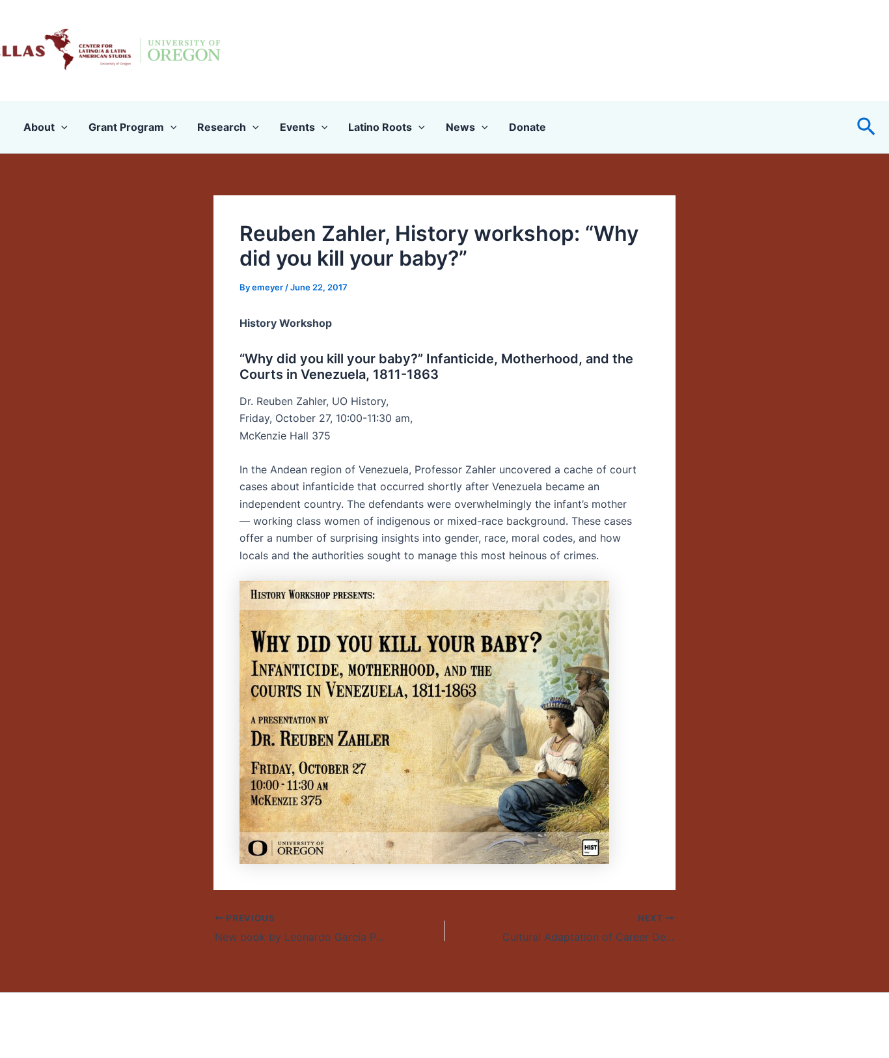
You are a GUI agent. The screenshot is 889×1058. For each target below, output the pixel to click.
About (39, 126)
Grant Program (126, 126)
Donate (527, 126)
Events (297, 126)
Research (221, 126)
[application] (61, 127)
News (460, 126)
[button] (866, 127)
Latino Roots (380, 126)
